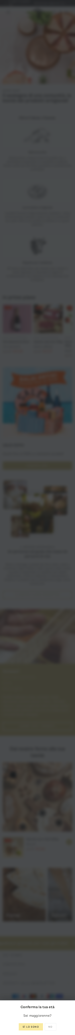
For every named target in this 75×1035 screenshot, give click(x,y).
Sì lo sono (31, 1026)
